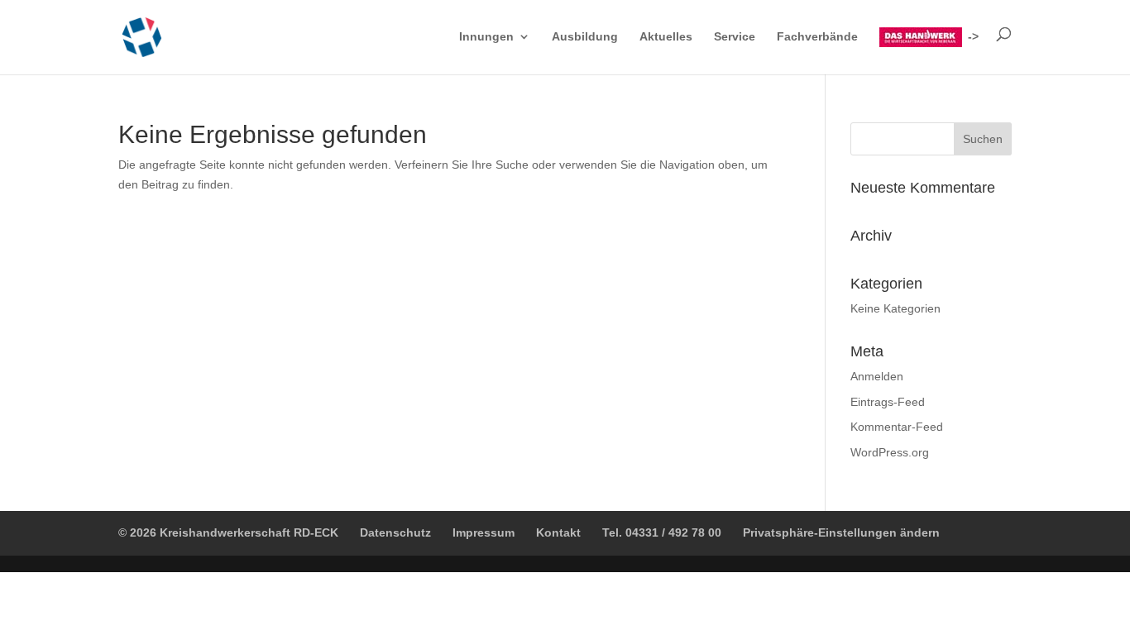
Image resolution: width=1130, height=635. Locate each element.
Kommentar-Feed (896, 426)
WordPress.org (889, 452)
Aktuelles (665, 37)
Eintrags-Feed (887, 401)
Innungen (486, 37)
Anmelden (876, 376)
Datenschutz (395, 532)
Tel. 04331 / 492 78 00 (661, 532)
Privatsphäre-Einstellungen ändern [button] (841, 532)
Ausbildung (585, 37)
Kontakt (558, 532)
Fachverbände (817, 37)
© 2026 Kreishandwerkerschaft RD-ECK (228, 532)
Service (734, 37)
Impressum (483, 532)
